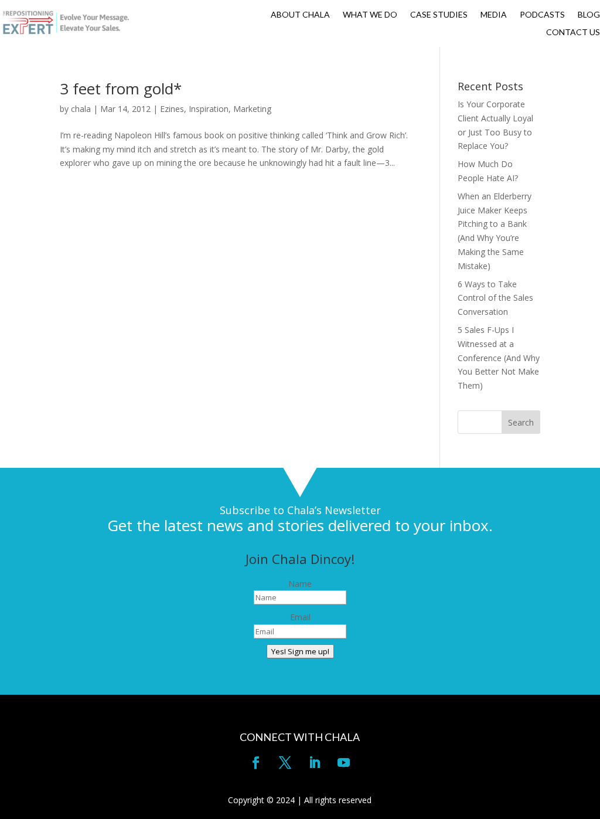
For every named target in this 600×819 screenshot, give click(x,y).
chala (81, 108)
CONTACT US (573, 32)
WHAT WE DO (370, 15)
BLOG (589, 15)
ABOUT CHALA (300, 15)
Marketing (252, 108)
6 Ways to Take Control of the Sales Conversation (495, 298)
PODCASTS (542, 15)
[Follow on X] (285, 762)
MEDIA (493, 15)
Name (300, 583)
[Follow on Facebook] (256, 762)
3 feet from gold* (121, 88)
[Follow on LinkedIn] (314, 762)
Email (300, 617)
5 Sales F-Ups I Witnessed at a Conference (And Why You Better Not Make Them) (499, 357)
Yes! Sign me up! (300, 651)
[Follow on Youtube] (344, 762)
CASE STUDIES (439, 15)
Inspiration (209, 108)
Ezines (172, 108)
